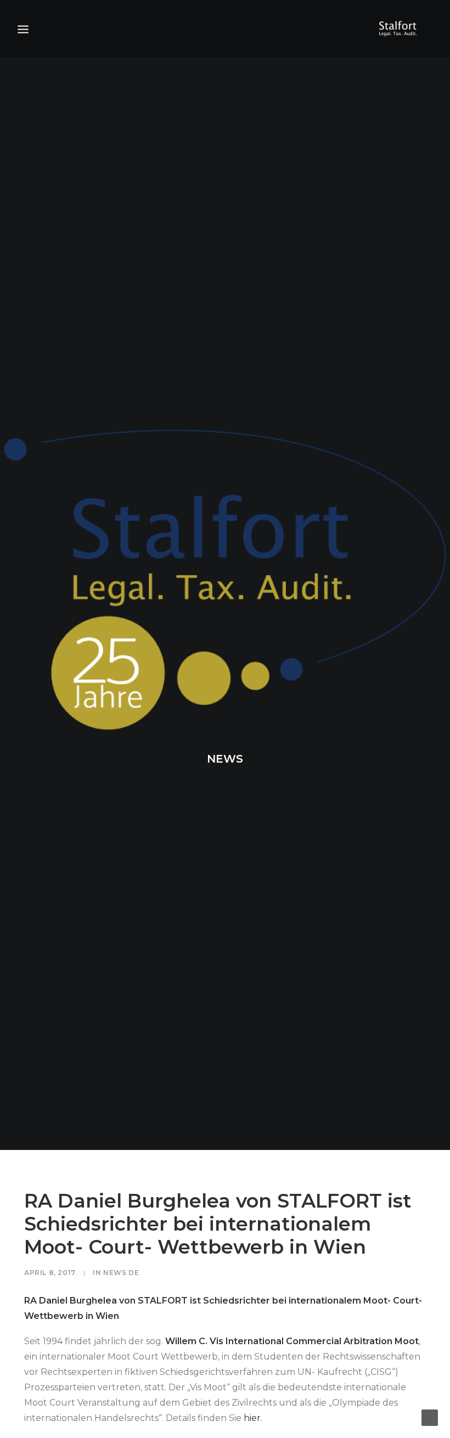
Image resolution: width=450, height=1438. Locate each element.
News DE (121, 1272)
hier (252, 1418)
